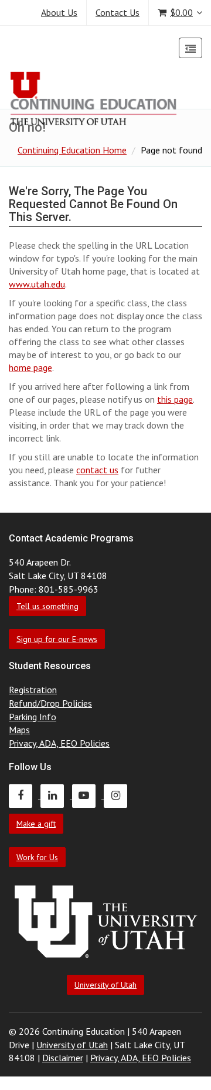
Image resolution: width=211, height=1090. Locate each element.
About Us (59, 12)
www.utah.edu (37, 284)
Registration (33, 690)
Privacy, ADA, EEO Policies (59, 743)
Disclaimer (62, 1058)
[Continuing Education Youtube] (88, 795)
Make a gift (36, 823)
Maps (19, 729)
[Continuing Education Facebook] (24, 795)
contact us (97, 470)
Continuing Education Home (72, 150)
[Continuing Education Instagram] (118, 795)
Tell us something (47, 606)
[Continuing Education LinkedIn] (56, 795)
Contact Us (117, 12)
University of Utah (105, 984)
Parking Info (32, 717)
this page (175, 399)
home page (30, 367)
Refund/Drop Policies (50, 703)
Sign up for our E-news (56, 639)
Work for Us (37, 857)
